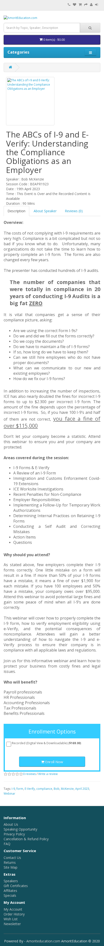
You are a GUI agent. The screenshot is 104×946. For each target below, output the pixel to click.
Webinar (9, 793)
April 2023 (82, 789)
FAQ (7, 843)
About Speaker (45, 211)
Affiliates (10, 890)
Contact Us (12, 857)
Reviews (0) (74, 211)
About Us (11, 824)
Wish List (11, 919)
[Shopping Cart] (80, 5)
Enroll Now (53, 761)
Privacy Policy (14, 834)
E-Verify (30, 789)
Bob (56, 789)
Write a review (48, 774)
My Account (13, 909)
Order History (14, 914)
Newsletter (12, 924)
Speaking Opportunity (20, 829)
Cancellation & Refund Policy (26, 839)
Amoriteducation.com (43, 941)
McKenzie (67, 789)
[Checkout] (86, 5)
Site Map (10, 867)
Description (16, 211)
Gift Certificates (16, 885)
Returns (10, 862)
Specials (10, 895)
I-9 (13, 789)
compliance (44, 789)
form (19, 789)
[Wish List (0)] (74, 5)
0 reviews (29, 774)
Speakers (11, 881)
